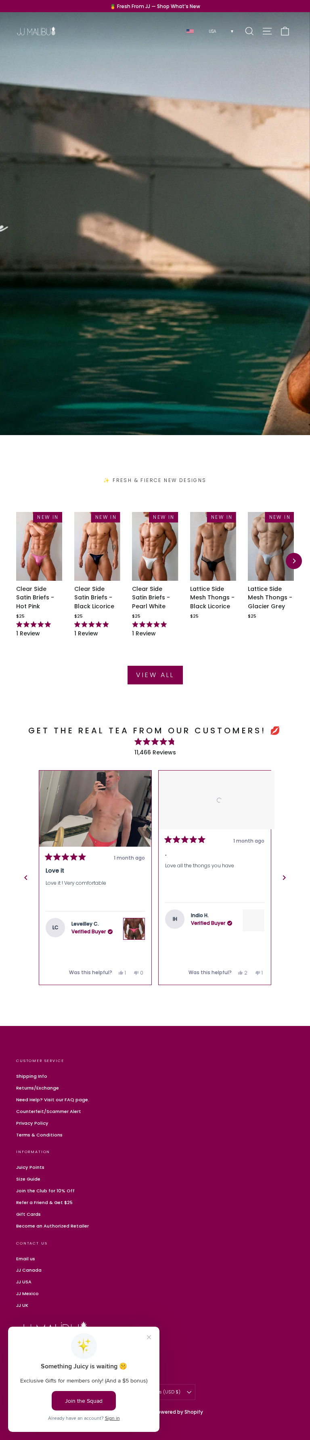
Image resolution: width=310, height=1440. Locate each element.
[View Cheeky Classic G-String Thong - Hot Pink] (134, 929)
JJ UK (22, 1305)
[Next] (294, 561)
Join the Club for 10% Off (45, 1190)
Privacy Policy (32, 1123)
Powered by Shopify (179, 1411)
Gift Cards (28, 1214)
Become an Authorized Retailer (52, 1226)
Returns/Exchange (37, 1088)
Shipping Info (31, 1076)
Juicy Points (30, 1167)
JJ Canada (29, 1270)
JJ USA (23, 1282)
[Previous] (26, 878)
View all (155, 675)
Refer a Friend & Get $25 (44, 1202)
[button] (95, 809)
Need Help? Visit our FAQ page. (52, 1099)
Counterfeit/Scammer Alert (48, 1111)
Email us (25, 1258)
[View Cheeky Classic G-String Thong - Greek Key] (253, 929)
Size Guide (28, 1179)
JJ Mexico (27, 1293)
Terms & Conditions (39, 1135)
